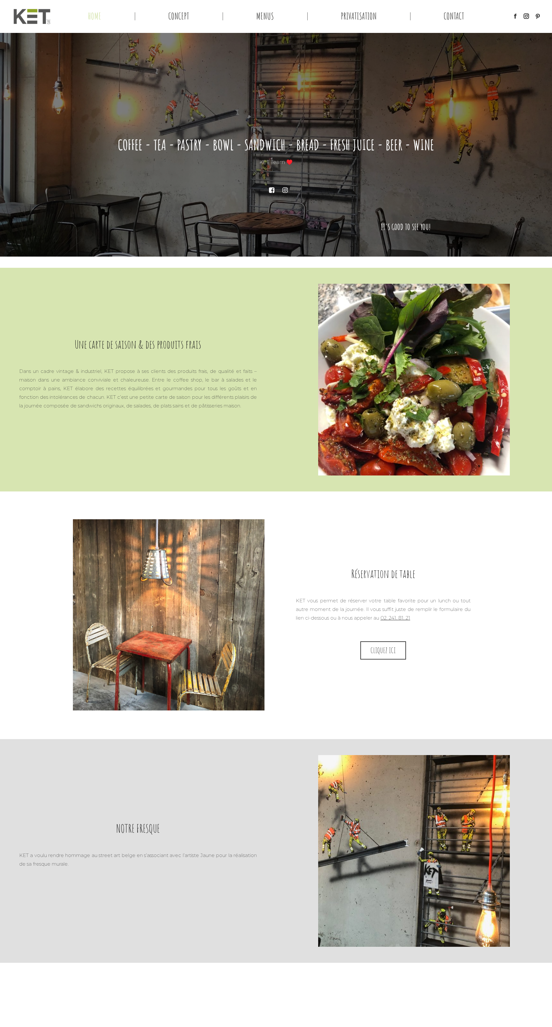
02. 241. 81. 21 (395, 618)
